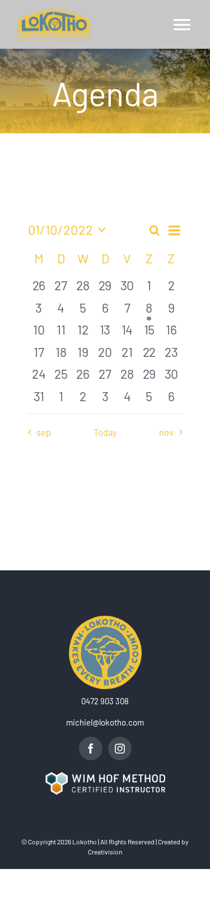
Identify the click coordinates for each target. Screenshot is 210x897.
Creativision (105, 852)
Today (105, 432)
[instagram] (120, 748)
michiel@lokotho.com (105, 722)
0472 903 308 (105, 701)
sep (43, 432)
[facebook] (90, 748)
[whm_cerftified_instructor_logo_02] (105, 775)
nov (166, 432)
